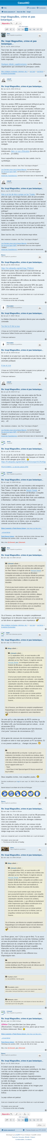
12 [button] (19, 29)
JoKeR (9, 79)
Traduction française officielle (20, 1137)
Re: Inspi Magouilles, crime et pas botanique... (19, 42)
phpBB (17, 1135)
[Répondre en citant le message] (39, 35)
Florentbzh (10, 306)
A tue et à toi (6, 365)
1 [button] (13, 29)
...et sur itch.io (5, 532)
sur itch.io (40, 71)
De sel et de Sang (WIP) (9, 171)
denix (9, 441)
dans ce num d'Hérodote (20, 151)
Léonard (9, 472)
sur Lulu (32, 71)
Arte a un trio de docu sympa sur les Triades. (18, 194)
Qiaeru (33, 1137)
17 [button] (38, 29)
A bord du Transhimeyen (9, 175)
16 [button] (34, 29)
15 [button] (30, 29)
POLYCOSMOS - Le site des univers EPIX (14, 467)
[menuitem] (4, 7)
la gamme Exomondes (8, 73)
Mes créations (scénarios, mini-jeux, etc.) (14, 71)
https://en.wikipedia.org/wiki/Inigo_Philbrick (17, 268)
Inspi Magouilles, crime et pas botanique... (18, 18)
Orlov (12, 847)
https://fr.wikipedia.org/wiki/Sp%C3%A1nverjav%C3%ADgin (23, 462)
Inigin (8, 632)
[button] (7, 29)
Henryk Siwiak (31, 490)
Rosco (3, 255)
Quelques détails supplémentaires (14, 64)
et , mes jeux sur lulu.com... (21, 528)
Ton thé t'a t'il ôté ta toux (10, 326)
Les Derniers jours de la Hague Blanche (14, 169)
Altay (8, 33)
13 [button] (23, 29)
